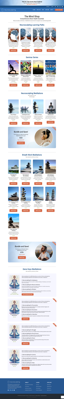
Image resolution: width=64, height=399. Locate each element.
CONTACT (47, 6)
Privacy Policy (38, 395)
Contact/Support (43, 395)
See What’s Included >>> (32, 4)
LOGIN (52, 6)
